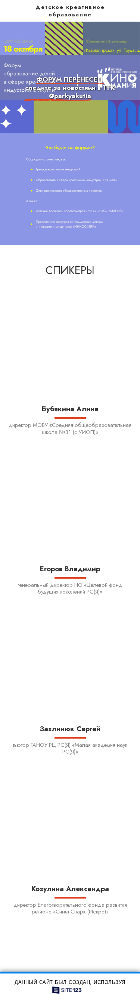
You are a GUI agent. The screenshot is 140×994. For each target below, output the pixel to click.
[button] (8, 10)
